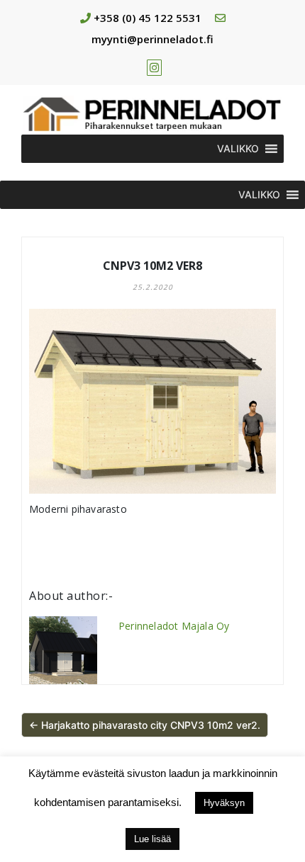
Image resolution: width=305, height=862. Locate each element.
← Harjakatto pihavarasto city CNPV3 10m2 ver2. (144, 725)
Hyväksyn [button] (224, 803)
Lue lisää (152, 839)
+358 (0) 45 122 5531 (147, 18)
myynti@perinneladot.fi (153, 39)
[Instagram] (154, 67)
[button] (238, 149)
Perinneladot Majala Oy (173, 626)
